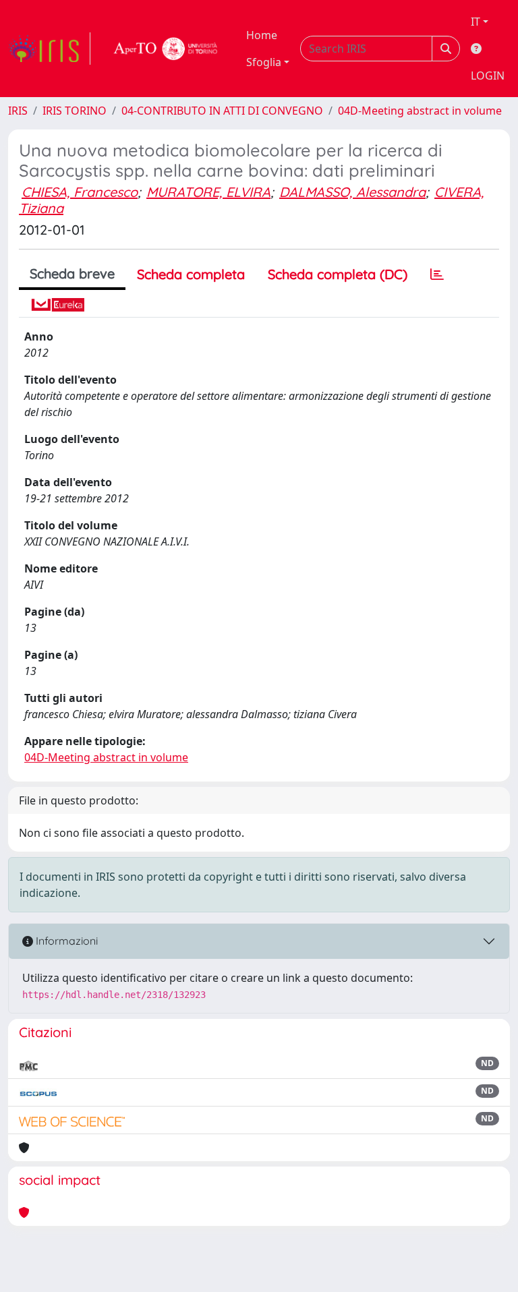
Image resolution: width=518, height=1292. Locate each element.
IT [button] (475, 21)
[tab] (437, 274)
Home (261, 35)
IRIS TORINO (74, 110)
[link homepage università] (166, 48)
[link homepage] (49, 48)
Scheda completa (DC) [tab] (337, 274)
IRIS (18, 110)
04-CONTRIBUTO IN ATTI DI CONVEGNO (222, 110)
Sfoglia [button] (263, 62)
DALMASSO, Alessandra (352, 191)
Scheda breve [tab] (72, 273)
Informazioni (65, 940)
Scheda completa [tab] (191, 274)
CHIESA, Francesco (80, 191)
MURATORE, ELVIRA (208, 191)
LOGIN (488, 75)
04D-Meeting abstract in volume (420, 110)
